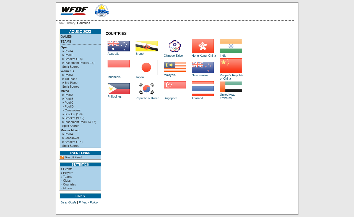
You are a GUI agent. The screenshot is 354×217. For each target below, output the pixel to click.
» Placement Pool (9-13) (78, 62)
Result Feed (73, 157)
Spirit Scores (70, 66)
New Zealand (200, 75)
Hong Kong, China (204, 55)
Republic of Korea (147, 98)
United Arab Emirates (227, 96)
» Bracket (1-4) (72, 141)
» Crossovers (71, 110)
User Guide (68, 202)
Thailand (197, 98)
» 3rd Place (69, 82)
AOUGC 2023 (80, 32)
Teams (66, 41)
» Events (66, 169)
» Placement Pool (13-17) (79, 122)
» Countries (68, 184)
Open (65, 47)
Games (66, 36)
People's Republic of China (232, 77)
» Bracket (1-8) (72, 59)
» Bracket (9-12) (73, 118)
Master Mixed (70, 130)
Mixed (65, 91)
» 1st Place (69, 78)
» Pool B (67, 55)
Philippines (115, 96)
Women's (67, 71)
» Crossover (70, 138)
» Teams (66, 176)
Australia (113, 53)
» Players (67, 172)
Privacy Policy (88, 202)
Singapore (170, 98)
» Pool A (67, 51)
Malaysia (170, 75)
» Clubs (66, 180)
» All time (66, 188)
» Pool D (68, 106)
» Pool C (68, 102)
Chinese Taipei (173, 55)
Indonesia (114, 77)
